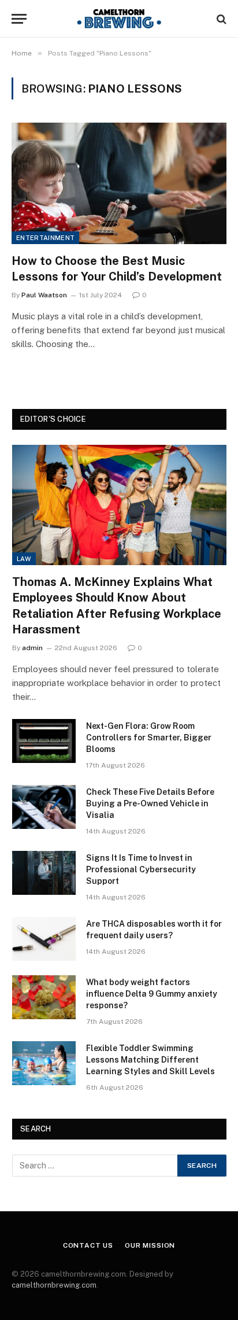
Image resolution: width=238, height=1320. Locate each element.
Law (24, 558)
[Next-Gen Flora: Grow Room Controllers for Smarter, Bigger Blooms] (44, 741)
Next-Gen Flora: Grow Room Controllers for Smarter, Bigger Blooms (148, 737)
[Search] (220, 19)
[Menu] (19, 19)
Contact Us (88, 1245)
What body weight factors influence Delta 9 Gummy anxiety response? (151, 994)
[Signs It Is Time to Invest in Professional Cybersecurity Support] (44, 873)
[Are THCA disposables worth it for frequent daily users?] (44, 939)
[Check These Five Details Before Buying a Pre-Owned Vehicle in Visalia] (44, 807)
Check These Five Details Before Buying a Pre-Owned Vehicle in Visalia (150, 803)
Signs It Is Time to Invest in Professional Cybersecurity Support (141, 869)
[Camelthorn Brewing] (119, 19)
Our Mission (150, 1245)
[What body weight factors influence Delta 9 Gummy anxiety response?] (44, 997)
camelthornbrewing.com (54, 1285)
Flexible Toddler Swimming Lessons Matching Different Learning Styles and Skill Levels (150, 1060)
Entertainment (45, 237)
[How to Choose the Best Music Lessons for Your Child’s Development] (119, 183)
